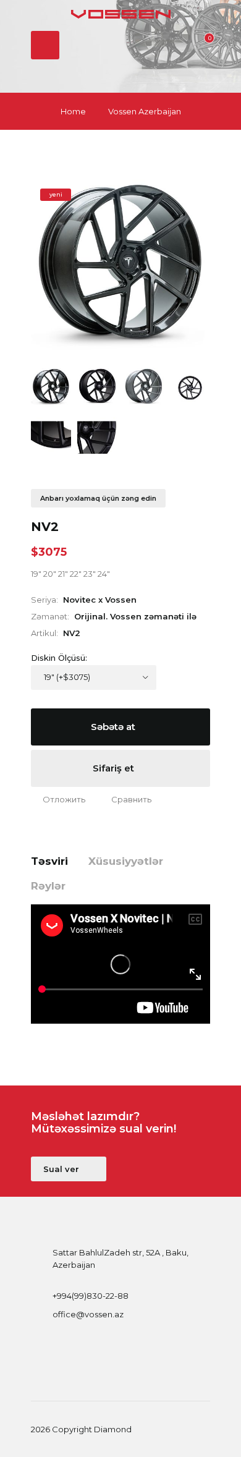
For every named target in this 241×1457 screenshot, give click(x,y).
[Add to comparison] (125, 799)
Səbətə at (114, 727)
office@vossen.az (88, 1314)
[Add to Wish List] (58, 799)
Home (73, 111)
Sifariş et (115, 768)
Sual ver (62, 1169)
